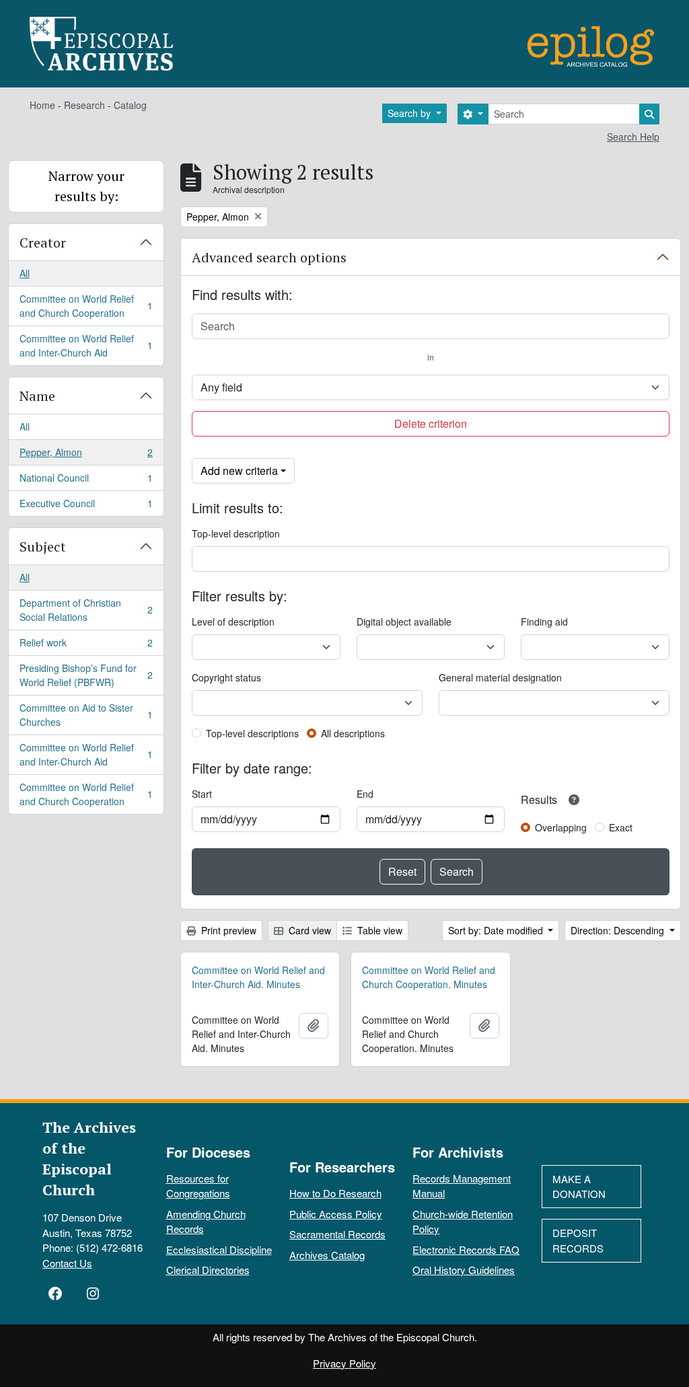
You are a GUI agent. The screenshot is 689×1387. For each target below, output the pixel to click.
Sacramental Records (337, 1234)
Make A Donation (579, 1186)
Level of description (233, 621)
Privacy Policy (344, 1363)
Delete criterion (430, 423)
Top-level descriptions (252, 733)
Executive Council (86, 506)
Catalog (130, 105)
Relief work (86, 646)
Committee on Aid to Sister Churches (86, 714)
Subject (43, 546)
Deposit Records (578, 1240)
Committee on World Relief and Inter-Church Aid (86, 345)
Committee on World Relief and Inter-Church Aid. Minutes (258, 977)
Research (84, 105)
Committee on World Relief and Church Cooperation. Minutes (428, 977)
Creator (43, 242)
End (365, 793)
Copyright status (226, 677)
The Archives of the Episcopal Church (89, 1158)
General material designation (500, 677)
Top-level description (236, 533)
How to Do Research (335, 1193)
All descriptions (353, 733)
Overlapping (561, 827)
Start (202, 793)
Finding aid (544, 621)
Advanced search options (269, 257)
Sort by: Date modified (497, 930)
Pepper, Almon (86, 455)
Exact (620, 827)
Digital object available (404, 621)
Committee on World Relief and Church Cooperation (86, 306)
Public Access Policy (335, 1214)
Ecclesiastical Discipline (219, 1249)
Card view (308, 930)
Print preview (227, 930)
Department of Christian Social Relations (86, 610)
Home (42, 105)
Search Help (633, 136)
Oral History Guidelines (463, 1270)
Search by (410, 113)
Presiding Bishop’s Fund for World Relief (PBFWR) (86, 675)
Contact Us (67, 1263)
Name (37, 396)
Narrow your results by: (86, 186)
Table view (378, 930)
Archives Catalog (327, 1255)
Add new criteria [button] (239, 470)
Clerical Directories (208, 1270)
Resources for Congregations (198, 1186)
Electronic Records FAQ (465, 1249)
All (25, 273)
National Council (86, 481)
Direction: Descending (619, 930)
